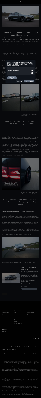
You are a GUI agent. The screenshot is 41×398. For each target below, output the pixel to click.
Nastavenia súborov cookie (12, 78)
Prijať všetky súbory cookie (28, 81)
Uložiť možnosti (19, 81)
